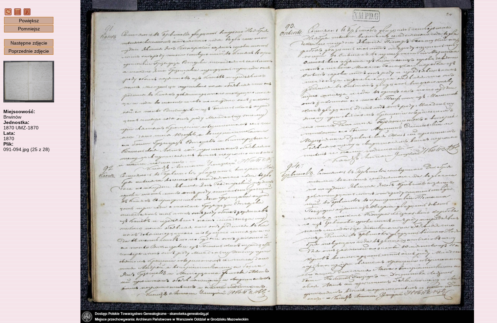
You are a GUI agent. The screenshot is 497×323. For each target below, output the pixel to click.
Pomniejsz (29, 28)
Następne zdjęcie (28, 43)
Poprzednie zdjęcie (28, 51)
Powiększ (29, 20)
